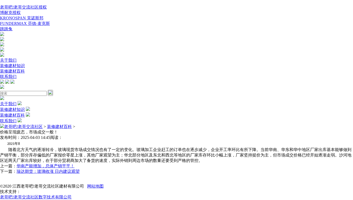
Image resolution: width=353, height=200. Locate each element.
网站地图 (95, 186)
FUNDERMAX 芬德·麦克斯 (25, 23)
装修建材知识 (12, 65)
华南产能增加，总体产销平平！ (45, 166)
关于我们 (8, 60)
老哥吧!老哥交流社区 (23, 126)
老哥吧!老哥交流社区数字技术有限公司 (36, 197)
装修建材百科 (12, 71)
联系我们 (8, 76)
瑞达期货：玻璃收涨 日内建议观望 (48, 171)
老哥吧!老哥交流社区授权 (23, 7)
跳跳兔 (6, 29)
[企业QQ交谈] (2, 34)
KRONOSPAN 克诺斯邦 (21, 18)
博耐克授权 (10, 12)
